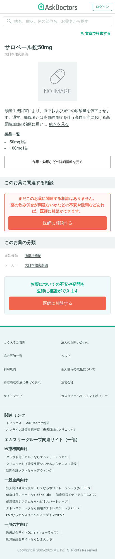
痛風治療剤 (33, 255)
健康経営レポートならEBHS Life (28, 495)
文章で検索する (95, 33)
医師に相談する (57, 223)
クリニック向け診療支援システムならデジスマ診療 (41, 464)
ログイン (102, 7)
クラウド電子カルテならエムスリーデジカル (37, 457)
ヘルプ (65, 356)
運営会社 (67, 382)
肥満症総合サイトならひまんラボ (29, 539)
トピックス (13, 423)
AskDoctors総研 (37, 423)
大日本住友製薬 (36, 265)
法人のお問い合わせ (75, 342)
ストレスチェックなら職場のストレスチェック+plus (42, 508)
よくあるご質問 (14, 342)
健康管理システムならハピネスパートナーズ (37, 501)
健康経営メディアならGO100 (76, 495)
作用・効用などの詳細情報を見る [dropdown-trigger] (57, 162)
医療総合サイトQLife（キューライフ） (33, 532)
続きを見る (59, 124)
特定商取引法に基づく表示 (22, 382)
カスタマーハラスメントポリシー (84, 396)
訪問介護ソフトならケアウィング (29, 470)
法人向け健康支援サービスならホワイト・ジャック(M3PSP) (48, 488)
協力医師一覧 (13, 356)
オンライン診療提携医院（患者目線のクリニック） (41, 430)
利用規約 (10, 369)
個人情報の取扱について (78, 369)
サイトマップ (13, 396)
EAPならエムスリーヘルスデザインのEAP (35, 515)
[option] (57, 81)
